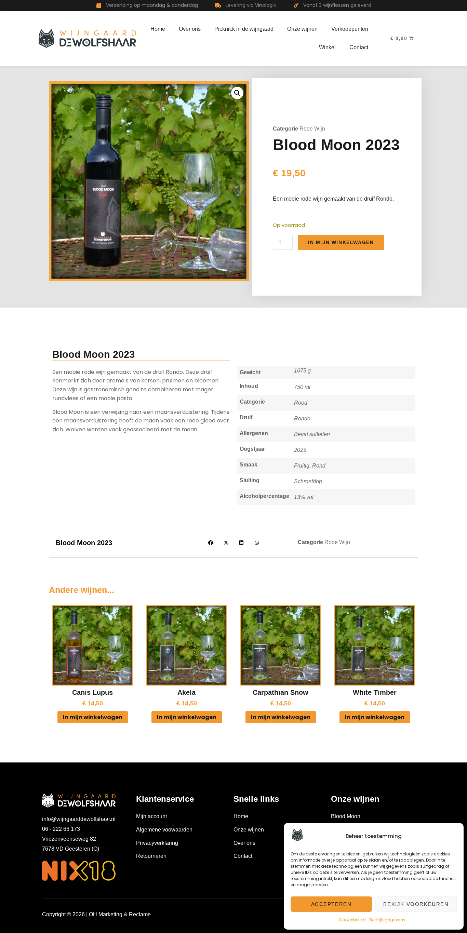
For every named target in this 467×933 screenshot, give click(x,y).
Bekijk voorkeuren (416, 904)
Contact (358, 47)
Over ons (190, 29)
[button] (237, 93)
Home (157, 29)
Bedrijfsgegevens (387, 920)
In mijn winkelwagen (341, 242)
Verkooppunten (349, 29)
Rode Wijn (312, 129)
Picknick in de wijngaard (243, 29)
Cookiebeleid (352, 920)
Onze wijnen (302, 29)
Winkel (327, 47)
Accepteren (331, 904)
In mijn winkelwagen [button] (92, 717)
